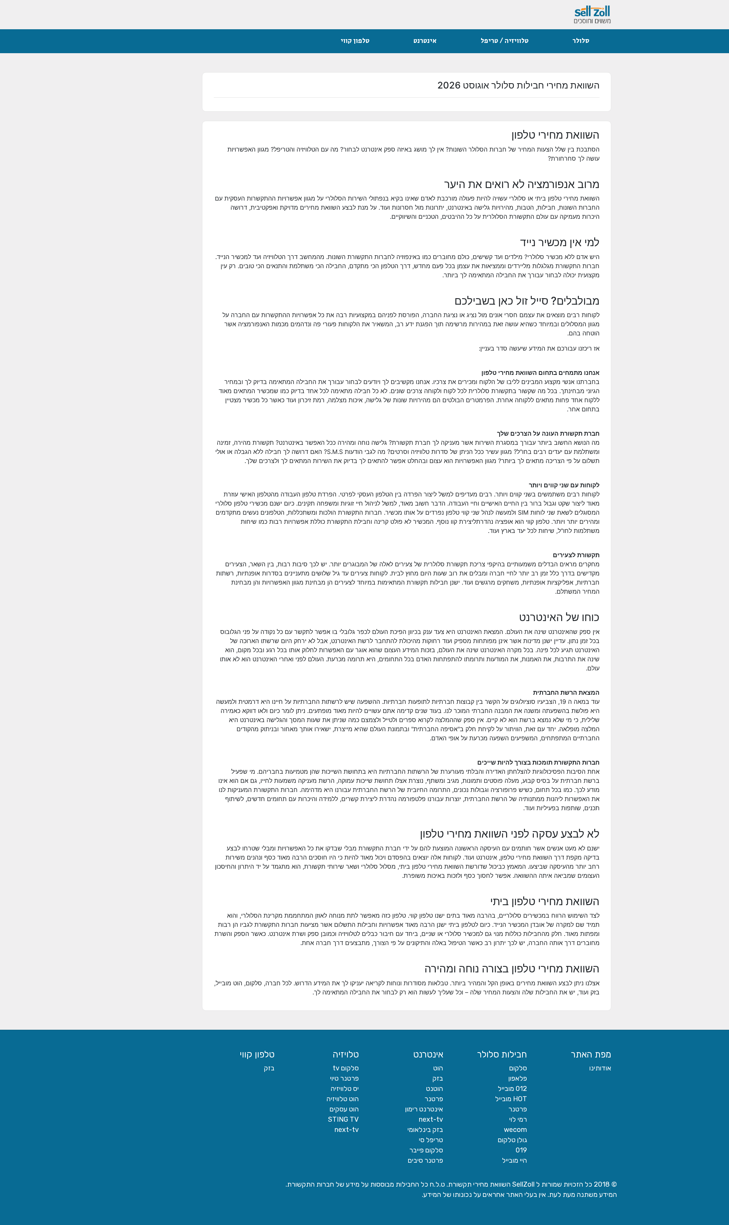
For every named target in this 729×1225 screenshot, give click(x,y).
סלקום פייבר (426, 1150)
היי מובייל (514, 1160)
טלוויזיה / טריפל (505, 41)
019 (521, 1150)
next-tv (431, 1119)
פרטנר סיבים (425, 1160)
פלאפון (517, 1078)
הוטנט (434, 1088)
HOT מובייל (511, 1099)
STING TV (343, 1119)
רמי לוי (518, 1119)
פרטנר (517, 1109)
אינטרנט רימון (424, 1109)
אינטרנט (425, 41)
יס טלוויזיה (345, 1088)
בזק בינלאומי (425, 1129)
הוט (438, 1068)
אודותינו (600, 1068)
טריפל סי (431, 1140)
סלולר (581, 41)
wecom (515, 1129)
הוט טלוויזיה (343, 1099)
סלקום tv (346, 1068)
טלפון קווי (355, 41)
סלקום (518, 1068)
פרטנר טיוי (344, 1078)
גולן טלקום (512, 1140)
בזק (437, 1078)
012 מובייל (512, 1088)
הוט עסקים (344, 1109)
